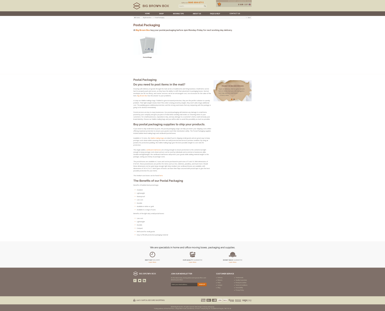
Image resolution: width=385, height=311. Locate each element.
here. (161, 175)
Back (249, 17)
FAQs (219, 282)
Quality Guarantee (241, 280)
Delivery (220, 277)
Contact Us (234, 14)
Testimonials (239, 277)
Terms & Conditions (241, 285)
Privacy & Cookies (241, 282)
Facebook (135, 280)
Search (205, 6)
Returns (220, 280)
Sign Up (202, 284)
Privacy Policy (240, 290)
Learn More (152, 262)
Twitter (139, 280)
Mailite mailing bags (157, 138)
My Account (232, 1)
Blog (249, 1)
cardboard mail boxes (153, 150)
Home (147, 14)
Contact (220, 285)
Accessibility (239, 287)
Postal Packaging (159, 17)
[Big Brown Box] (151, 6)
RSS (144, 280)
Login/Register (241, 1)
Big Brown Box (147, 17)
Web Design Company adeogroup (204, 307)
